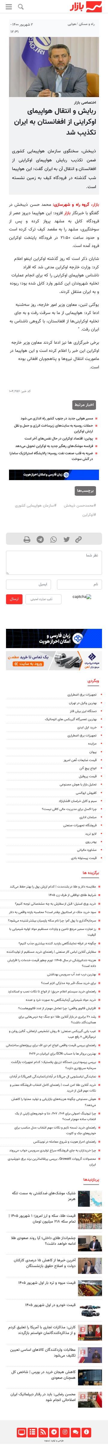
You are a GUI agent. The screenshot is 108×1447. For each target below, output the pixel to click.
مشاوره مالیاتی (87, 850)
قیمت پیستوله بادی (84, 858)
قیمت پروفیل (88, 776)
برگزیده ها (91, 873)
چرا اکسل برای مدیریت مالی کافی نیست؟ (69, 809)
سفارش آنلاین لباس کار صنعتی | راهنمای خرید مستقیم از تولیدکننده (51, 952)
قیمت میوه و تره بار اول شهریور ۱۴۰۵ (47, 1283)
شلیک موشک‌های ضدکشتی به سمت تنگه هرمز (44, 1196)
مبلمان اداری (88, 817)
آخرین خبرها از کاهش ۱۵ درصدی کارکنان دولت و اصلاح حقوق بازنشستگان (45, 1263)
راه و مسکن (86, 24)
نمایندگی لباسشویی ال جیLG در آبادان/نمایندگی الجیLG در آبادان (53, 1076)
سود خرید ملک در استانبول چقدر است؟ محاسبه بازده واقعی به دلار (52, 912)
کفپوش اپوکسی (86, 793)
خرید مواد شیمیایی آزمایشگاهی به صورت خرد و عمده (61, 1000)
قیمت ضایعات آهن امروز (80, 760)
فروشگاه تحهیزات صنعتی (80, 825)
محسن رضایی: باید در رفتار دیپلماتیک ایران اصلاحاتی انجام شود (43, 1397)
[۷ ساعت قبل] (90, 1288)
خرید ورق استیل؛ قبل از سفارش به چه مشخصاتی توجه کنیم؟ (55, 903)
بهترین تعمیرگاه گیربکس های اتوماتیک (71, 719)
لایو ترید (91, 833)
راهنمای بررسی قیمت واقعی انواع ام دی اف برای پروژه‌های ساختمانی (51, 1045)
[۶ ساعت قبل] (90, 1377)
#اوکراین (89, 515)
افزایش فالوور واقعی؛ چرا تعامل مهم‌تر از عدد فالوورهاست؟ (57, 1008)
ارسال (14, 599)
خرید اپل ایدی (87, 727)
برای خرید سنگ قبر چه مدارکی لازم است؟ (68, 983)
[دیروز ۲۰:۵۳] (90, 1355)
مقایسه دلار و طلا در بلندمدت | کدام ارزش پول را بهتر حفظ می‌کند (53, 886)
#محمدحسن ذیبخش (80, 506)
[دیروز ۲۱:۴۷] (90, 1333)
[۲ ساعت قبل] (90, 1221)
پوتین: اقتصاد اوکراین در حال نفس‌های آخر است (59, 438)
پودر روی (91, 842)
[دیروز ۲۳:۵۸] (90, 1199)
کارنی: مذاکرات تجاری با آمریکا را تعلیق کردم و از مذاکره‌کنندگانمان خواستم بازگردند (42, 1330)
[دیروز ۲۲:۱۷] (90, 1400)
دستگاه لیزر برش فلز (83, 711)
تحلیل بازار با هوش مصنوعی (78, 784)
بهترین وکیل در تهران (83, 703)
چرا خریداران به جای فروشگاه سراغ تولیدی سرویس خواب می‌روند (52, 1150)
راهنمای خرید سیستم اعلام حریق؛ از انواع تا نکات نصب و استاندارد (52, 991)
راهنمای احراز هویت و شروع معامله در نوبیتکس (64, 1141)
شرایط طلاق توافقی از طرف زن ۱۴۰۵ (72, 895)
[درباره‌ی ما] (86, 1432)
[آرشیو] (32, 1432)
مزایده (92, 743)
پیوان (93, 752)
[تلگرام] (54, 1432)
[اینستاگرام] (64, 1432)
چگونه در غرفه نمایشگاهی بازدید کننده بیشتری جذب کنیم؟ (57, 943)
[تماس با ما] (75, 1432)
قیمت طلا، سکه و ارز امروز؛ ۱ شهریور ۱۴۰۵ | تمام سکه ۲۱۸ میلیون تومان (42, 1219)
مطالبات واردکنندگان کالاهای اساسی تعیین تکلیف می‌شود (43, 1353)
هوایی (72, 24)
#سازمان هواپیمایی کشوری (35, 506)
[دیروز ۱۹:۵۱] (90, 1266)
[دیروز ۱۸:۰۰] (90, 1243)
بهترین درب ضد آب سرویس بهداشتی (71, 974)
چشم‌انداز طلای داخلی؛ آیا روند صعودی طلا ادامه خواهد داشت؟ (43, 1241)
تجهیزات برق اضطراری (82, 694)
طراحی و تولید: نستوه (54, 1440)
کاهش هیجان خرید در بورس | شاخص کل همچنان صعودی (43, 1375)
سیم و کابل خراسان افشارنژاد (78, 801)
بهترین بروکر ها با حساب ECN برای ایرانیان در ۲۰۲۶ (62, 1053)
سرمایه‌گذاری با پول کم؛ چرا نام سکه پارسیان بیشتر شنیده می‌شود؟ (52, 920)
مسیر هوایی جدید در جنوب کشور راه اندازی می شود (57, 418)
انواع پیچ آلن (88, 768)
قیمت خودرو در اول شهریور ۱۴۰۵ (50, 1305)
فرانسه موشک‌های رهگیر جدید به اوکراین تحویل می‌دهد (54, 446)
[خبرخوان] (43, 1432)
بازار (96, 204)
